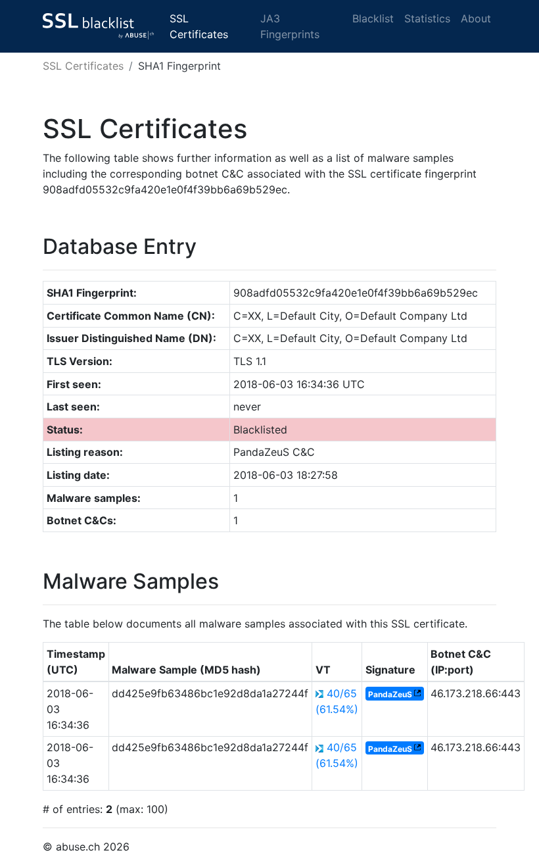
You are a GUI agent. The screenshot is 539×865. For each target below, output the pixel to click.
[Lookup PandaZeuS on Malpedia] (417, 694)
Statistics (427, 18)
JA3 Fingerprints (289, 26)
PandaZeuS (390, 694)
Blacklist (373, 18)
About (476, 18)
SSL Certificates (199, 26)
